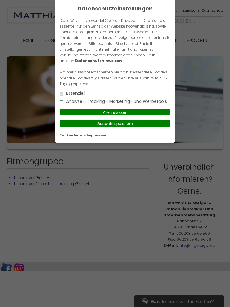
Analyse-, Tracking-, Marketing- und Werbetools (116, 101)
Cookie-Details (73, 135)
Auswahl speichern (115, 123)
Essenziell (75, 93)
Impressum (96, 135)
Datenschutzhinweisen (98, 60)
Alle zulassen (115, 112)
